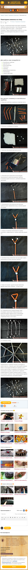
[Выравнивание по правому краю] (15, 517)
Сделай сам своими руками (14, 2)
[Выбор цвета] (20, 517)
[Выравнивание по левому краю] (10, 517)
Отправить (7, 528)
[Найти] (25, 7)
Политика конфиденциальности (7, 553)
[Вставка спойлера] (4, 519)
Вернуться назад (6, 402)
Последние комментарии (5, 549)
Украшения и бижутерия (20, 21)
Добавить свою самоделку (5, 547)
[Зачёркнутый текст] (8, 517)
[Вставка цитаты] (24, 517)
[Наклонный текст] (4, 517)
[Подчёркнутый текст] (6, 517)
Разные (13, 21)
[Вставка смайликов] (17, 517)
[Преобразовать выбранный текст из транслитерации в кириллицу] (2, 519)
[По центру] (13, 517)
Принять (14, 566)
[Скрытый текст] (22, 517)
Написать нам (3, 552)
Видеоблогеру (3, 550)
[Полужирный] (2, 517)
